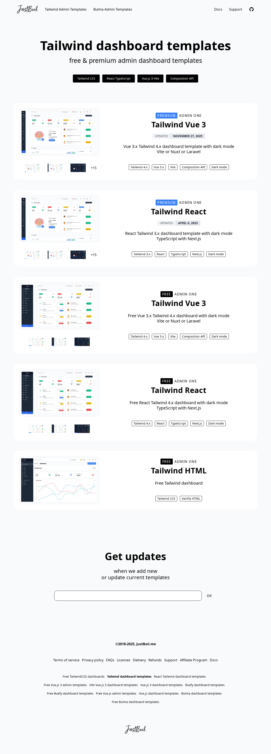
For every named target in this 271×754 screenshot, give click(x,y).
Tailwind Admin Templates (66, 9)
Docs (218, 9)
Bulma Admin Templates (112, 9)
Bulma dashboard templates (201, 693)
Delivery (139, 660)
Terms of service (66, 660)
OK (209, 595)
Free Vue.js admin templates (116, 693)
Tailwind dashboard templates (129, 676)
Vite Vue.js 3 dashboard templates (113, 685)
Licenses (123, 660)
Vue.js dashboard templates (159, 693)
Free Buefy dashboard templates (70, 693)
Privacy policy (93, 660)
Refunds (155, 660)
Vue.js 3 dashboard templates (161, 685)
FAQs (110, 660)
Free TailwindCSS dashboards (84, 676)
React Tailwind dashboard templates (180, 676)
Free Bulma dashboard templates (135, 702)
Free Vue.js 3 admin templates (65, 685)
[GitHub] (251, 9)
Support (235, 9)
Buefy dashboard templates (205, 685)
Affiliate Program (193, 660)
